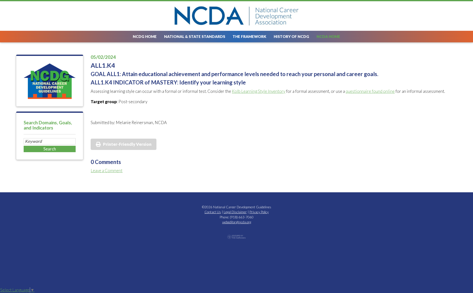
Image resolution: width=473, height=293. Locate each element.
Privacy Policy (259, 212)
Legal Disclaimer (235, 212)
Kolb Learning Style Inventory (258, 91)
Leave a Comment (106, 170)
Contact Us (212, 212)
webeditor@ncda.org (236, 222)
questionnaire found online (370, 91)
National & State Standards (194, 36)
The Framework (249, 36)
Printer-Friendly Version (127, 144)
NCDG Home (145, 36)
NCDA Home (328, 36)
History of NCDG (291, 36)
